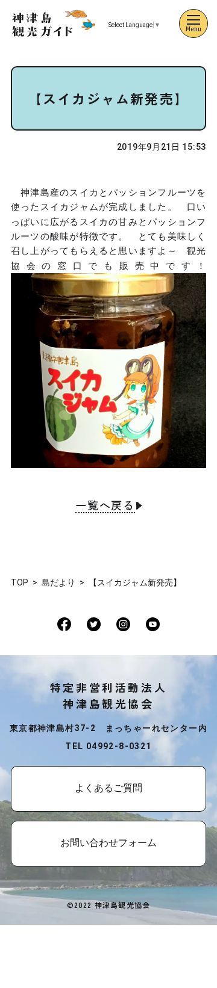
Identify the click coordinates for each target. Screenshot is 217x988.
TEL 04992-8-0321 (108, 746)
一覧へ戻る (105, 506)
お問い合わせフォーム (108, 842)
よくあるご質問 (108, 788)
